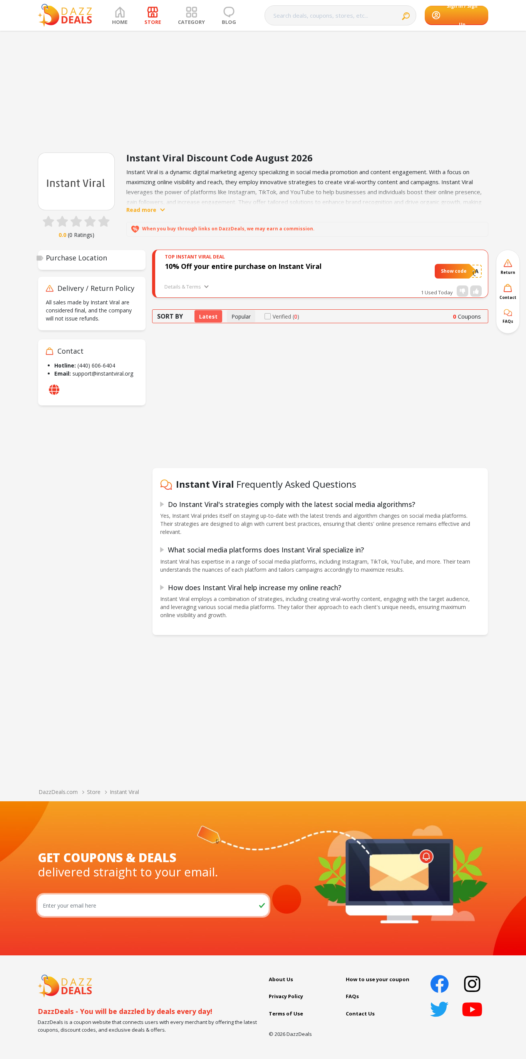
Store (94, 792)
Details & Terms (182, 286)
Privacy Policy (286, 996)
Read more (141, 209)
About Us (281, 979)
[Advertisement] (263, 89)
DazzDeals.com (58, 792)
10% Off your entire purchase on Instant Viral (243, 266)
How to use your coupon (377, 979)
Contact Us (360, 1013)
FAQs (352, 996)
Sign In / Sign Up (462, 15)
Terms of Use (286, 1013)
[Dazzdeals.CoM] (65, 985)
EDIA (472, 271)
